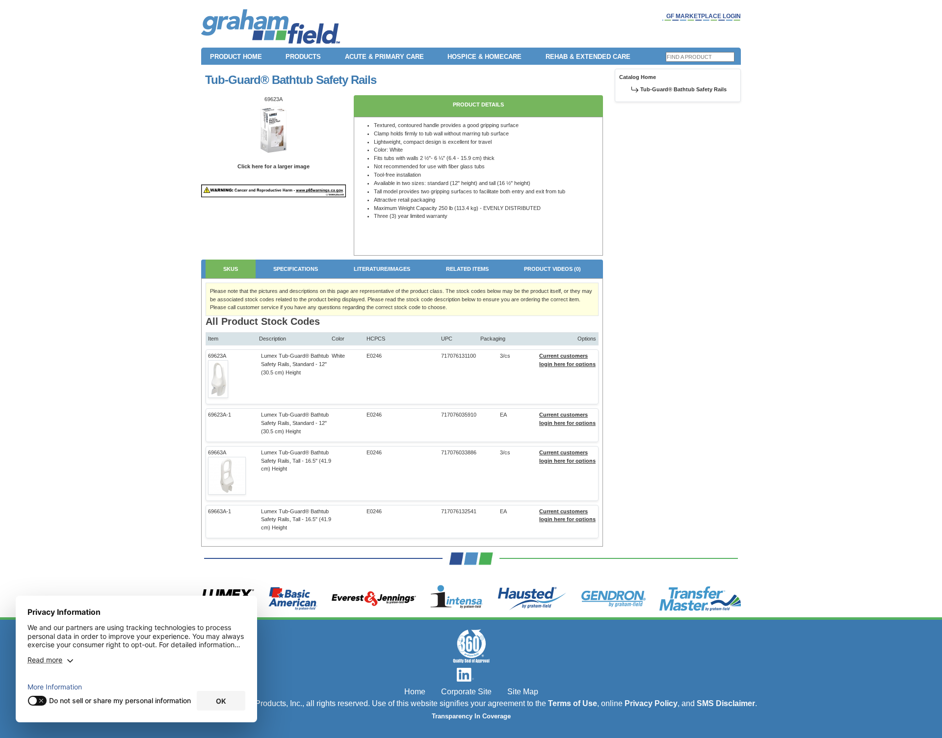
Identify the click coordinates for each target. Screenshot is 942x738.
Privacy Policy (651, 703)
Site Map (522, 691)
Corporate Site (466, 691)
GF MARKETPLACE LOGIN (703, 16)
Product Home (236, 56)
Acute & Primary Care (384, 56)
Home (414, 691)
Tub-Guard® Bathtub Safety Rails (683, 89)
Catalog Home (637, 77)
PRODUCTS (303, 56)
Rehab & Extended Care (588, 56)
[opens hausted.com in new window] (532, 598)
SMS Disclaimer (726, 703)
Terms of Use (572, 703)
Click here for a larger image (273, 166)
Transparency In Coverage (471, 716)
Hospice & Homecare (484, 56)
